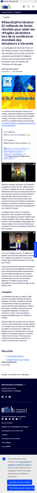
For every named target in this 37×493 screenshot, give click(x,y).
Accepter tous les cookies (19, 482)
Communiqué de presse (15, 356)
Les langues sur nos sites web (12, 431)
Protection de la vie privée (11, 439)
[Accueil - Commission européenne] (6, 6)
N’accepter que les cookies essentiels (22, 488)
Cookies (4, 435)
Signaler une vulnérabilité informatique (15, 427)
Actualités (7, 17)
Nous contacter (7, 423)
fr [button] (24, 6)
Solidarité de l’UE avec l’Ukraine (18, 360)
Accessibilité (6, 446)
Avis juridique (6, 442)
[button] (16, 374)
